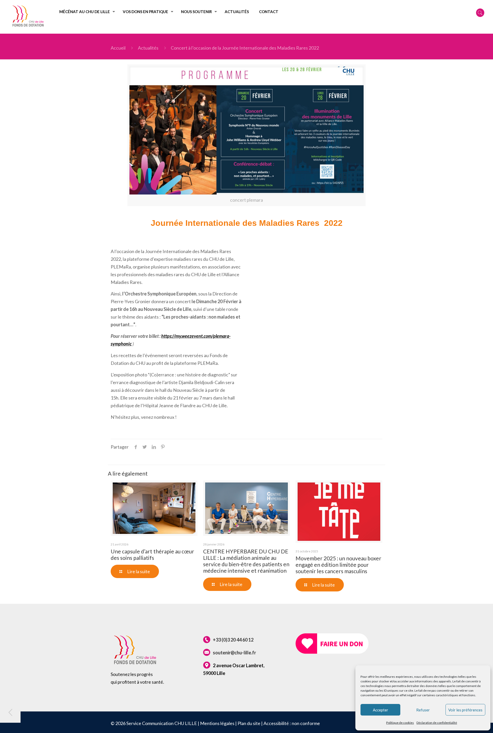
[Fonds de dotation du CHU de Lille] (28, 16)
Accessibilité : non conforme (291, 723)
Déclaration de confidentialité (436, 723)
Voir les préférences (465, 710)
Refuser (423, 710)
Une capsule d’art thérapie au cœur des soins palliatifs (152, 554)
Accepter (380, 710)
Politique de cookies (400, 723)
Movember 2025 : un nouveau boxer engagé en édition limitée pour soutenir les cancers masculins (338, 564)
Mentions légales (217, 723)
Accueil (118, 48)
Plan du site (249, 723)
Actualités (148, 48)
